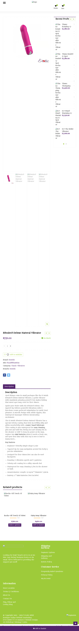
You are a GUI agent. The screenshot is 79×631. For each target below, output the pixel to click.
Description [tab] (9, 386)
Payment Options (48, 552)
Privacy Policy (46, 575)
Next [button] (46, 92)
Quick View (16, 515)
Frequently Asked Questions (52, 571)
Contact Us (7, 599)
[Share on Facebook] (4, 375)
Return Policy (46, 562)
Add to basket (40, 628)
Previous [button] (6, 92)
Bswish (12, 360)
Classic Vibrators (18, 366)
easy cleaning (39, 427)
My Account (46, 578)
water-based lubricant (35, 425)
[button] (49, 325)
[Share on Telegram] (8, 375)
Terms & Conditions (11, 591)
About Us (6, 595)
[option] (27, 40)
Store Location (9, 588)
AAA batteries (20, 434)
